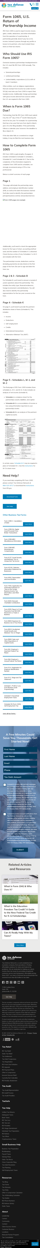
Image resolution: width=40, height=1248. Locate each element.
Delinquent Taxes (7, 1115)
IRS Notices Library (8, 1203)
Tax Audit (6, 1086)
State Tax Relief (7, 1054)
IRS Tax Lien (6, 1123)
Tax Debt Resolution (8, 1165)
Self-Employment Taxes (10, 1170)
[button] (10, 506)
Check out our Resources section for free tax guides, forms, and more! (20, 1)
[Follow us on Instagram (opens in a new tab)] (11, 982)
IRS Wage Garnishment (9, 1128)
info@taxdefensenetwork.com (17, 806)
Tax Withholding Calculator (11, 1195)
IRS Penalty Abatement (9, 1081)
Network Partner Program (10, 1235)
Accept (35, 1244)
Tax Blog (5, 1182)
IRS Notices (5, 1134)
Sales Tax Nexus (7, 1159)
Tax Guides (5, 1198)
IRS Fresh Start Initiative (9, 1064)
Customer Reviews (8, 1229)
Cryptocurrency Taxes (9, 1139)
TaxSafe (6, 1101)
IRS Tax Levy (6, 1120)
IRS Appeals (6, 1067)
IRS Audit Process (7, 1093)
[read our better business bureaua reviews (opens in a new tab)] (8, 1040)
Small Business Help (11, 1144)
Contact (4, 1224)
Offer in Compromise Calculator (12, 1193)
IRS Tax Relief (6, 1051)
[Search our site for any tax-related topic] (33, 4)
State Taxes (6, 1206)
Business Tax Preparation (10, 1149)
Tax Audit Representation (10, 1090)
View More (20, 945)
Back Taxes (6, 1117)
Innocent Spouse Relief (9, 1075)
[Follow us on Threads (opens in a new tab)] (22, 982)
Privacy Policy (14, 809)
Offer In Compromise (9, 1072)
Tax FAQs (5, 1190)
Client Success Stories (9, 1227)
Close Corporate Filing (9, 1162)
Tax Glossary (6, 1187)
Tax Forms (5, 1184)
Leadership (5, 1216)
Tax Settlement (7, 1056)
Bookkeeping (6, 1151)
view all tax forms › (9, 713)
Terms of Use (26, 809)
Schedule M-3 (19, 463)
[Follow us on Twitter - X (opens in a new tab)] (15, 982)
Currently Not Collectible (10, 1078)
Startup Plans (6, 1157)
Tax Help (6, 1108)
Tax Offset (5, 1136)
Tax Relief (6, 1047)
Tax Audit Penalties (8, 1096)
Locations (5, 1232)
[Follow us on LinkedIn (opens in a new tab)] (7, 982)
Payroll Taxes (6, 1154)
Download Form (12, 497)
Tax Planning (6, 1167)
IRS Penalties (6, 1126)
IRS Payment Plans (8, 1070)
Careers (4, 1218)
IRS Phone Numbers (8, 1201)
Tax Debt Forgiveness (9, 1059)
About (5, 1211)
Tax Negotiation (7, 1062)
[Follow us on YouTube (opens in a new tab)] (19, 982)
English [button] (34, 8)
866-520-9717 (8, 485)
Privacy (2, 1247)
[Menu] (37, 4)
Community (6, 1221)
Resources (7, 1177)
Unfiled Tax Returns (8, 1112)
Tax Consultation (7, 1237)
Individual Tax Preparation (10, 1131)
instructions (29, 466)
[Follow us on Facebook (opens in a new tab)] (3, 982)
